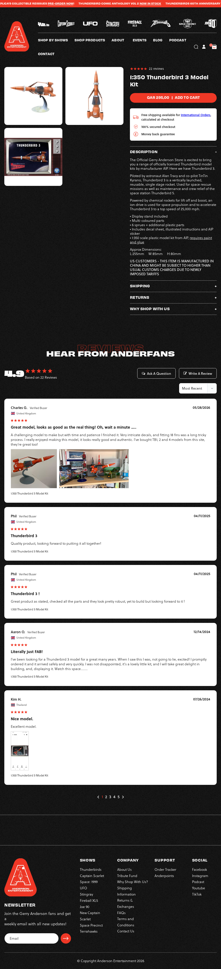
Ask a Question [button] (159, 373)
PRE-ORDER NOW (45, 3)
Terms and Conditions (125, 921)
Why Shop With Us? (132, 881)
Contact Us (125, 931)
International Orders (195, 115)
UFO (83, 888)
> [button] (123, 797)
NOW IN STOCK (135, 3)
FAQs (121, 912)
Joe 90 (84, 906)
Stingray (86, 894)
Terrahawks (89, 931)
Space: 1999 (89, 881)
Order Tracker (165, 869)
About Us (124, 869)
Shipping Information (126, 891)
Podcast (198, 881)
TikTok (197, 894)
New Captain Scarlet (90, 915)
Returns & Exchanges (125, 903)
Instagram (200, 875)
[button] (122, 40)
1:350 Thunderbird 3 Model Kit (29, 493)
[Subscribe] (66, 938)
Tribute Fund (127, 875)
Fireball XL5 (89, 900)
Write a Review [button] (200, 373)
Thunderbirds (90, 869)
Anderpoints (164, 875)
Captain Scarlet (92, 875)
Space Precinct (91, 925)
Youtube (198, 888)
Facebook (199, 869)
